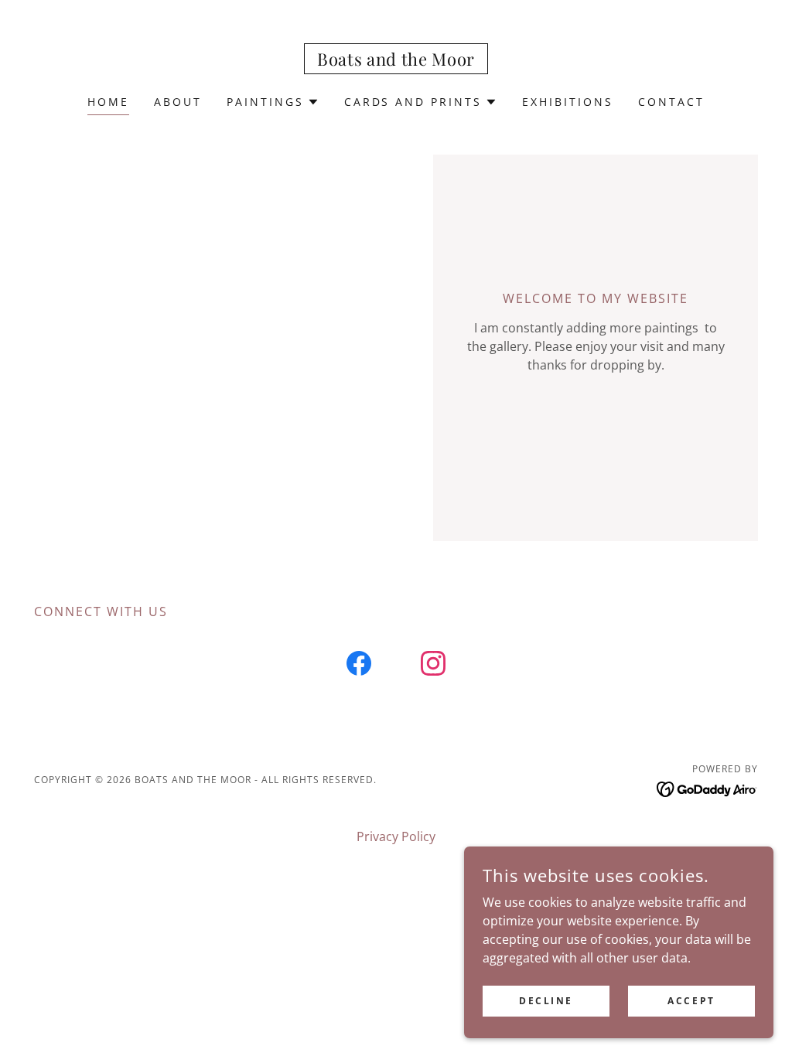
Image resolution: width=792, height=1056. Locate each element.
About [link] (178, 101)
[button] (273, 102)
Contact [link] (671, 101)
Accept (691, 1000)
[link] (396, 61)
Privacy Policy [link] (396, 836)
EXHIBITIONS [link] (567, 101)
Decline (546, 1000)
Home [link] (108, 101)
